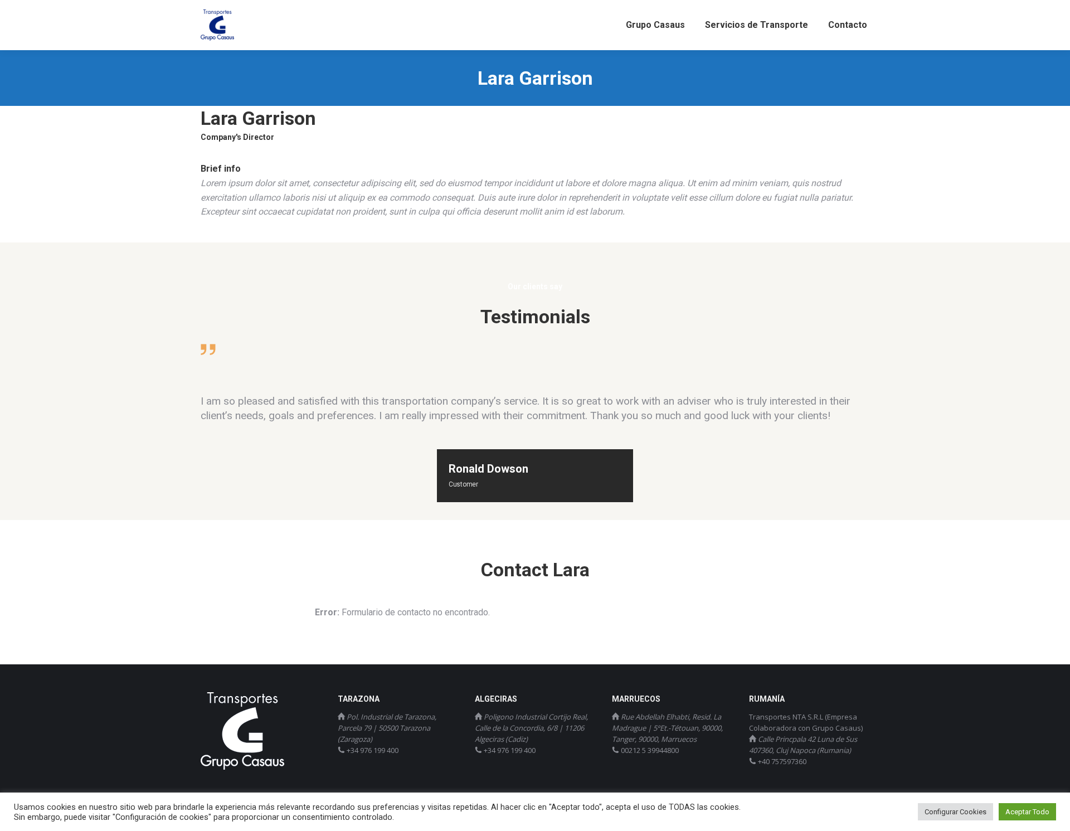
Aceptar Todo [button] (1027, 812)
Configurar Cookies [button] (955, 812)
